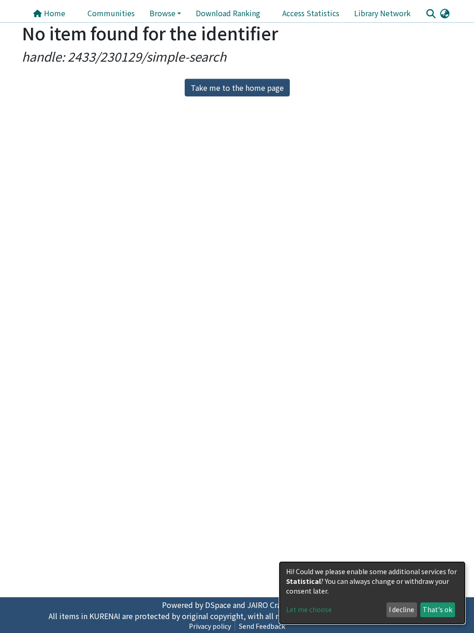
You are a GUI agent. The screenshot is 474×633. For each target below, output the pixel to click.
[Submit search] (430, 13)
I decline (401, 609)
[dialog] (372, 593)
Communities (111, 13)
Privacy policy (210, 626)
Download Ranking (228, 13)
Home (53, 13)
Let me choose (309, 609)
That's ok (437, 609)
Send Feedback (262, 626)
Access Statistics (310, 13)
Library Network (382, 13)
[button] (444, 13)
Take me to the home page (237, 87)
